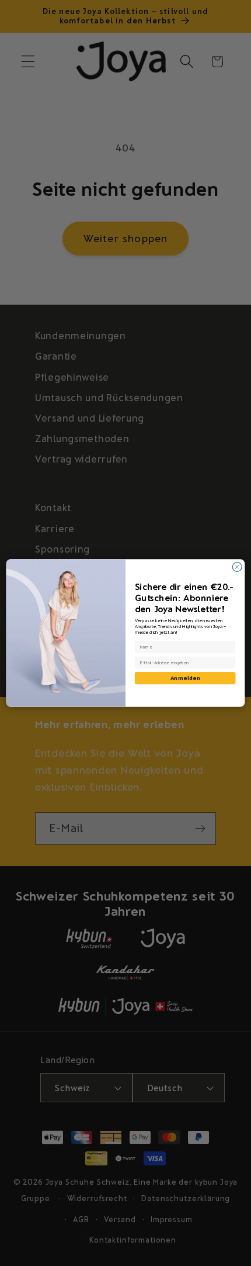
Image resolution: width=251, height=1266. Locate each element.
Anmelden (185, 678)
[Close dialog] (237, 566)
